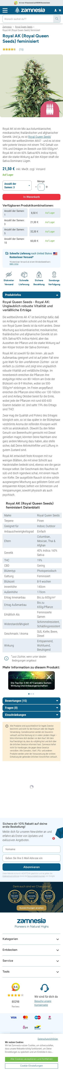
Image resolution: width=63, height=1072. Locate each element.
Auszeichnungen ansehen (31, 908)
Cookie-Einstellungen (31, 1065)
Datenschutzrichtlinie (11, 876)
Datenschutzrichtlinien (48, 1039)
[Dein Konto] (55, 10)
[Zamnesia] (30, 10)
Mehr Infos (14, 264)
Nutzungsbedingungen (36, 876)
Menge (41, 181)
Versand (40, 169)
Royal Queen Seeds (39, 136)
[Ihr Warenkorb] (60, 10)
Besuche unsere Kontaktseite (42, 1002)
